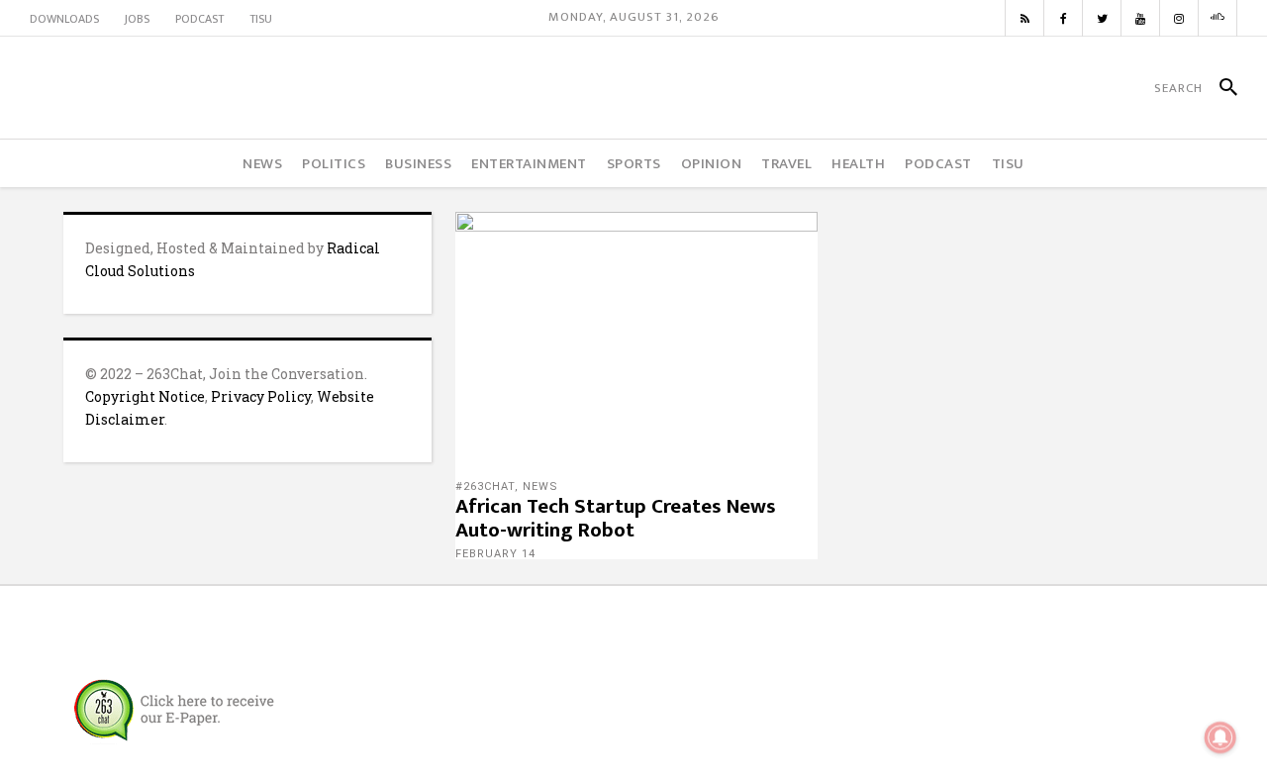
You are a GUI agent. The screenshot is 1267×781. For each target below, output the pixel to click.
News (540, 486)
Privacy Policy (261, 396)
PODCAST (199, 19)
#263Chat (485, 486)
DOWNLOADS (64, 19)
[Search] (1220, 88)
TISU (260, 19)
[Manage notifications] (1220, 737)
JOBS (137, 19)
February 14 (495, 553)
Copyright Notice (145, 396)
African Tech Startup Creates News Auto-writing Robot (615, 518)
